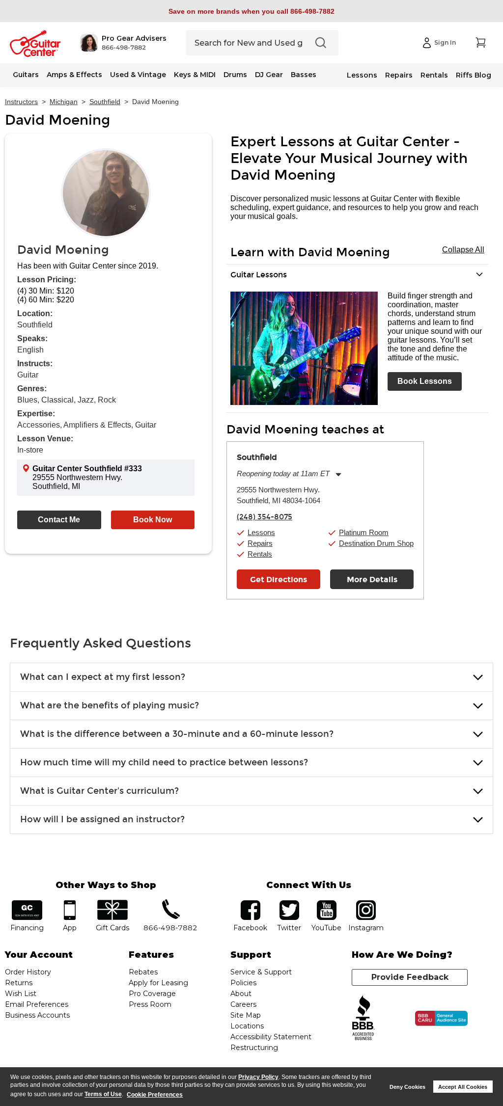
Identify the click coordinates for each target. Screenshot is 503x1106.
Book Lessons (424, 381)
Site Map (245, 1015)
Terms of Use (103, 1094)
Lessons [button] (261, 532)
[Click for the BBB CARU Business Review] (441, 1018)
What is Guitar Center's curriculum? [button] (99, 790)
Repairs (399, 75)
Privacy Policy (258, 1077)
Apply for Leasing (158, 982)
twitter (289, 903)
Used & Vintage (138, 74)
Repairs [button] (260, 543)
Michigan (64, 102)
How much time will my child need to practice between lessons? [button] (164, 762)
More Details (372, 579)
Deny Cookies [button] (407, 1087)
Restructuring (254, 1047)
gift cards (112, 903)
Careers (243, 1004)
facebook (250, 903)
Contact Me (59, 519)
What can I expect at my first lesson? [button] (102, 677)
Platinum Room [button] (364, 532)
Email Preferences (36, 1004)
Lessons (362, 75)
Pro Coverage (152, 993)
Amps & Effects (74, 74)
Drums (235, 74)
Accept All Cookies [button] (462, 1087)
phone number (170, 903)
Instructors (21, 102)
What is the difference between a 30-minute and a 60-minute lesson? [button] (177, 733)
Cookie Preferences (155, 1094)
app (69, 903)
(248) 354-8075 (264, 517)
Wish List (20, 993)
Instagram (366, 903)
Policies (243, 982)
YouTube (326, 903)
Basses (303, 74)
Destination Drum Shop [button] (376, 543)
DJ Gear (269, 74)
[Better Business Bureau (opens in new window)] (363, 1018)
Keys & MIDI (195, 74)
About (241, 993)
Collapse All (463, 249)
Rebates (143, 972)
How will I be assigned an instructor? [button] (102, 819)
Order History (28, 972)
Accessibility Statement (270, 1036)
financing (27, 903)
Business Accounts (37, 1015)
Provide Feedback (409, 977)
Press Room (150, 1004)
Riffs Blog (473, 75)
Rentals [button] (260, 554)
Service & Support (261, 972)
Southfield (104, 102)
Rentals (434, 75)
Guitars (26, 74)
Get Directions (278, 579)
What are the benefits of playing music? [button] (109, 705)
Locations (247, 1026)
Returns (18, 982)
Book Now (152, 519)
